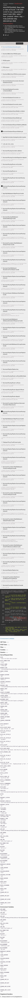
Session (2, 652)
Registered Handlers (6, 994)
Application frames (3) (10, 43)
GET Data (3, 642)
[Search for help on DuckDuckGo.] (5, 35)
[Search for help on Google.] (3, 35)
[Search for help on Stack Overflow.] (8, 35)
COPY (5, 38)
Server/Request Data (6, 655)
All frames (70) (19, 43)
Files (1, 647)
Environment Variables (7, 907)
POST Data (3, 644)
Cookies (2, 650)
